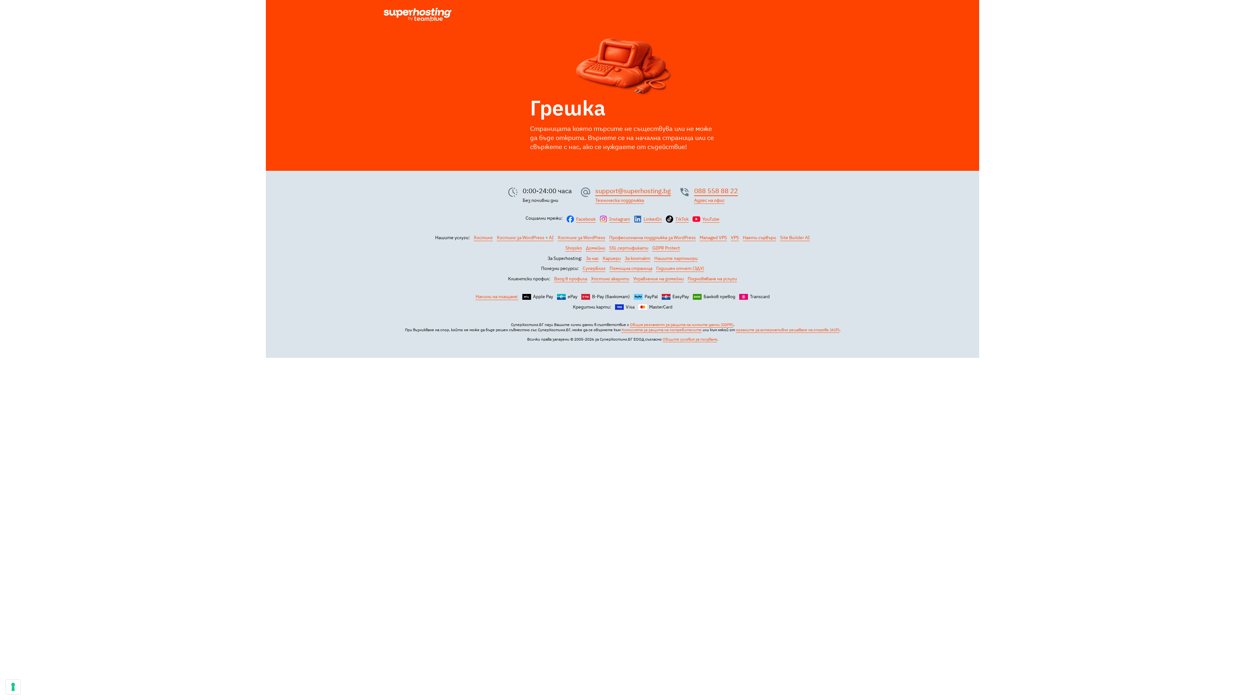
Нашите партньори (676, 258)
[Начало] (417, 15)
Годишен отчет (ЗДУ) (680, 268)
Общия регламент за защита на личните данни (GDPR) (681, 324)
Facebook (586, 219)
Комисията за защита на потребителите (662, 329)
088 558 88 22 (716, 190)
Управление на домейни (658, 279)
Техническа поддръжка (619, 200)
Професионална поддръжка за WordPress (652, 237)
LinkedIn (653, 219)
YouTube (710, 219)
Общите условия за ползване (690, 339)
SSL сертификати (628, 248)
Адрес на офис (709, 200)
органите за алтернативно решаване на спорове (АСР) (787, 329)
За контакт (637, 258)
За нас (592, 258)
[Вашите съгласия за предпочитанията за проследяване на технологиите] (13, 687)
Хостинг (483, 237)
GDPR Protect (666, 248)
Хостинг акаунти (610, 279)
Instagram (619, 219)
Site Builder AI (795, 237)
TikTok (682, 219)
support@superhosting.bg (633, 190)
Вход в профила (570, 279)
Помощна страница (631, 268)
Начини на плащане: (497, 296)
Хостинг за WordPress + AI (525, 237)
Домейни (595, 248)
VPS (735, 237)
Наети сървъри (759, 237)
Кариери (612, 258)
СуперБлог (594, 268)
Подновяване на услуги (712, 279)
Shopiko (573, 248)
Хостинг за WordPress (581, 237)
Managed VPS (713, 237)
